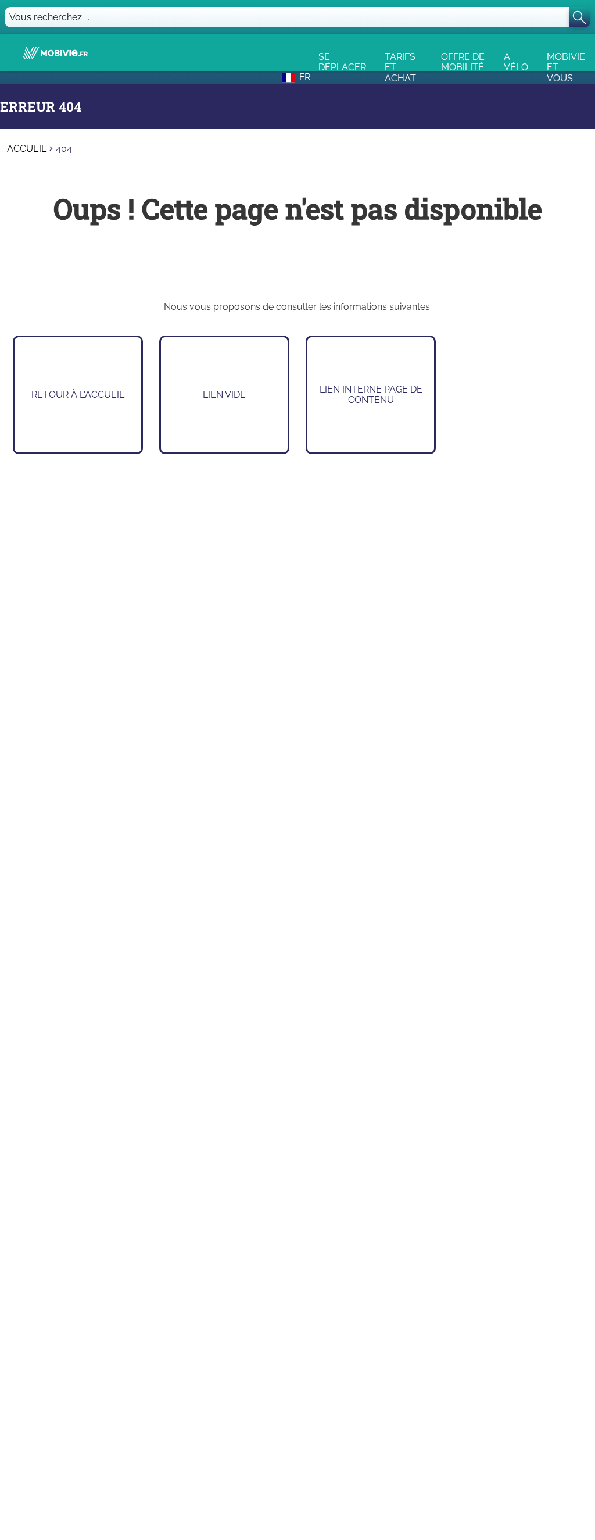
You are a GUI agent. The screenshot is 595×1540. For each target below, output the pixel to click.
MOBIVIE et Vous (566, 61)
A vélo (516, 61)
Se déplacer (342, 61)
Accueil (26, 149)
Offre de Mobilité (463, 61)
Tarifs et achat (400, 61)
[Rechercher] (579, 17)
